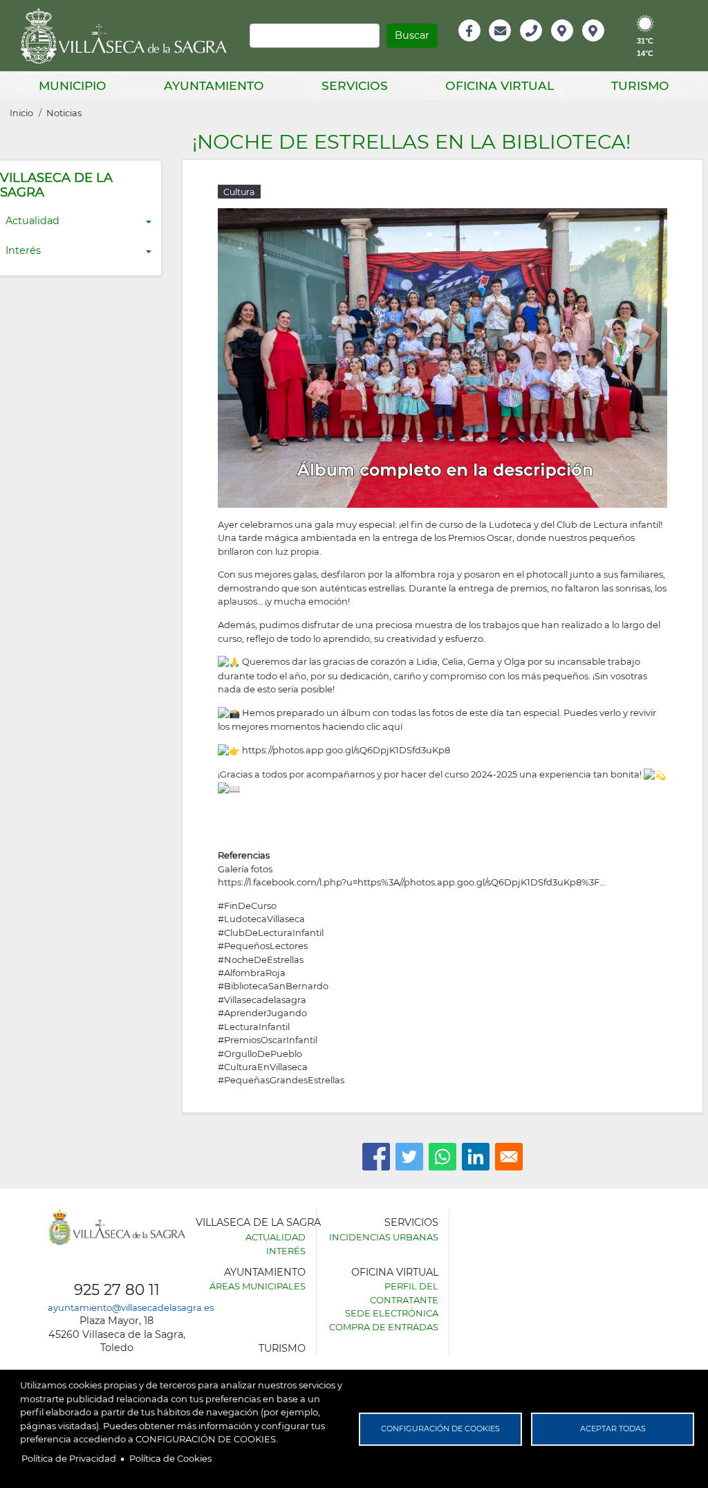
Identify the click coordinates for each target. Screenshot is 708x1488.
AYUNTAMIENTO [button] (214, 85)
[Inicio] (128, 36)
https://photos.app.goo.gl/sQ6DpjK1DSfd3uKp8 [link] (346, 749)
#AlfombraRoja (252, 972)
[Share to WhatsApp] (442, 1156)
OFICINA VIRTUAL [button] (499, 85)
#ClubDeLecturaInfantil (271, 932)
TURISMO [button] (640, 85)
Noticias (64, 112)
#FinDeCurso (247, 905)
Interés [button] (23, 250)
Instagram (602, 45)
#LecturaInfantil (254, 1026)
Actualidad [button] (32, 220)
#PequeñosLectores (263, 945)
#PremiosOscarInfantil (267, 1039)
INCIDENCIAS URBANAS (383, 1236)
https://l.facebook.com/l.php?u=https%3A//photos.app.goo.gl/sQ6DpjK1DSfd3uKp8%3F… (411, 882)
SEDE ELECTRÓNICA (391, 1313)
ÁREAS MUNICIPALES (257, 1286)
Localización (576, 45)
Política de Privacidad (68, 1458)
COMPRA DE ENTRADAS (383, 1326)
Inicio (21, 112)
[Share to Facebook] (376, 1156)
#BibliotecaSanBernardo (273, 985)
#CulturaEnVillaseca (263, 1066)
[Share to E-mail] (509, 1156)
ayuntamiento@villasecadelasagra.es (131, 1307)
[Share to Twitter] (409, 1156)
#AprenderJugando (262, 1012)
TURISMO (282, 1348)
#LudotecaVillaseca (261, 918)
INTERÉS (286, 1250)
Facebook (476, 45)
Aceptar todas (613, 1428)
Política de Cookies (170, 1458)
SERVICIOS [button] (355, 85)
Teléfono (537, 45)
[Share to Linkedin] (476, 1156)
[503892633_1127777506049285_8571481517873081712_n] (442, 356)
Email (501, 45)
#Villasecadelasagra (262, 999)
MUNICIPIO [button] (72, 85)
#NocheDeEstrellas (261, 959)
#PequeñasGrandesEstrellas (281, 1079)
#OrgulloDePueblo (260, 1053)
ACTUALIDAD (275, 1236)
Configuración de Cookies (440, 1428)
